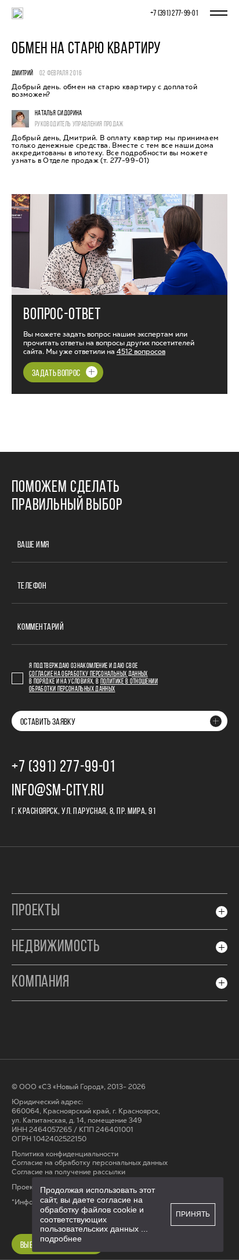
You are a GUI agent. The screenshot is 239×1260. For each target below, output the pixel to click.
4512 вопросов (141, 351)
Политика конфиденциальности (65, 1154)
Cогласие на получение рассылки (68, 1172)
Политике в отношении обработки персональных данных (93, 685)
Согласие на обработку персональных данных (88, 674)
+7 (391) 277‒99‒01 (174, 13)
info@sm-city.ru (58, 791)
